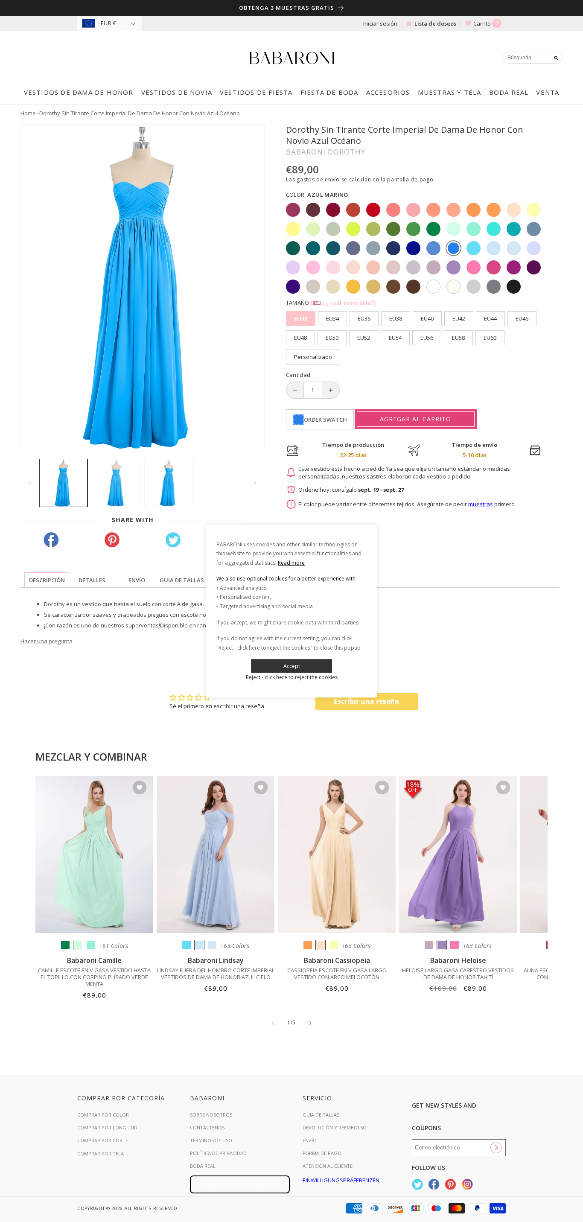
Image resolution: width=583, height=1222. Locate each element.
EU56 (426, 337)
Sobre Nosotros (211, 1114)
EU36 (364, 318)
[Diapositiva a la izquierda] (29, 483)
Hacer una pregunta (46, 641)
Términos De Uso (211, 1140)
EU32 (300, 318)
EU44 (490, 318)
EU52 (363, 337)
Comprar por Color (103, 1114)
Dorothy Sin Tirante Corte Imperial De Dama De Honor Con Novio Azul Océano (139, 113)
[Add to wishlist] (139, 788)
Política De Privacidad (218, 1153)
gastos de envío (318, 179)
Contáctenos (207, 1127)
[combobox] (533, 58)
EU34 (332, 318)
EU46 (522, 318)
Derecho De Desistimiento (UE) (240, 1184)
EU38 (395, 318)
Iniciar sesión (380, 23)
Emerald (65, 945)
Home (28, 113)
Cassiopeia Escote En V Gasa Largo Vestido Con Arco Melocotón (337, 973)
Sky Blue (199, 945)
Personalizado (313, 357)
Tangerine (307, 945)
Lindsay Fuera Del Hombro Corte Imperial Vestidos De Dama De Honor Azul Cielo (215, 973)
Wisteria (429, 945)
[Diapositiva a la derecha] (255, 483)
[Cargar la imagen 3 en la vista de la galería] (168, 483)
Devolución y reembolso (335, 1127)
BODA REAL (203, 1166)
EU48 (300, 337)
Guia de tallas (321, 1114)
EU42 (458, 318)
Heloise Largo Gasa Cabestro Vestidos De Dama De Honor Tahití (458, 973)
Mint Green (78, 945)
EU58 (458, 337)
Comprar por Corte (102, 1140)
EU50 (332, 337)
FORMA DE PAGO (322, 1153)
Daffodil (333, 945)
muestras (480, 504)
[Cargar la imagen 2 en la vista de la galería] (116, 483)
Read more (291, 562)
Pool (186, 945)
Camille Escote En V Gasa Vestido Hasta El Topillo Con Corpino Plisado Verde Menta (94, 977)
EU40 (427, 318)
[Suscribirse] (496, 1147)
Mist (212, 945)
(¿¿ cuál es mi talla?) (343, 303)
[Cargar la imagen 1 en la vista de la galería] (63, 483)
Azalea (454, 945)
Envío (310, 1140)
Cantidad (298, 375)
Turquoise (91, 945)
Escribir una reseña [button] (366, 701)
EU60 (490, 337)
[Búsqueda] (556, 58)
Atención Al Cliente (328, 1166)
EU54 (395, 337)
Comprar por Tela (100, 1153)
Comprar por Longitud (107, 1127)
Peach (320, 945)
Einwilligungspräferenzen (341, 1180)
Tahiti (441, 945)
